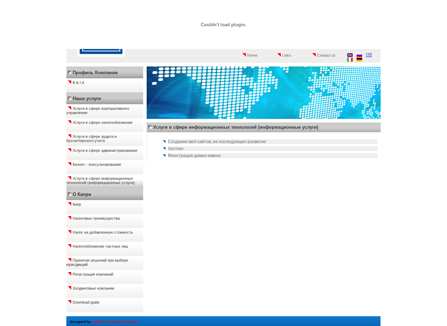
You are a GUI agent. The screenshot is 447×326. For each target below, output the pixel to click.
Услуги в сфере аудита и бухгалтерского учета (91, 138)
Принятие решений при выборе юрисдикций (97, 262)
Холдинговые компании (93, 288)
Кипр (77, 204)
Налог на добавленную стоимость (103, 232)
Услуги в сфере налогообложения (102, 122)
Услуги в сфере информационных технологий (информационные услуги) (100, 180)
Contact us (326, 55)
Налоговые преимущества (96, 218)
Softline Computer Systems (115, 322)
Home (252, 55)
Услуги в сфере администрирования (105, 150)
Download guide (86, 302)
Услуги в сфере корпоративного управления (97, 110)
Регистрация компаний (93, 274)
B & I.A (78, 82)
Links (286, 55)
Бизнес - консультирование (97, 164)
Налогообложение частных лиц (100, 246)
